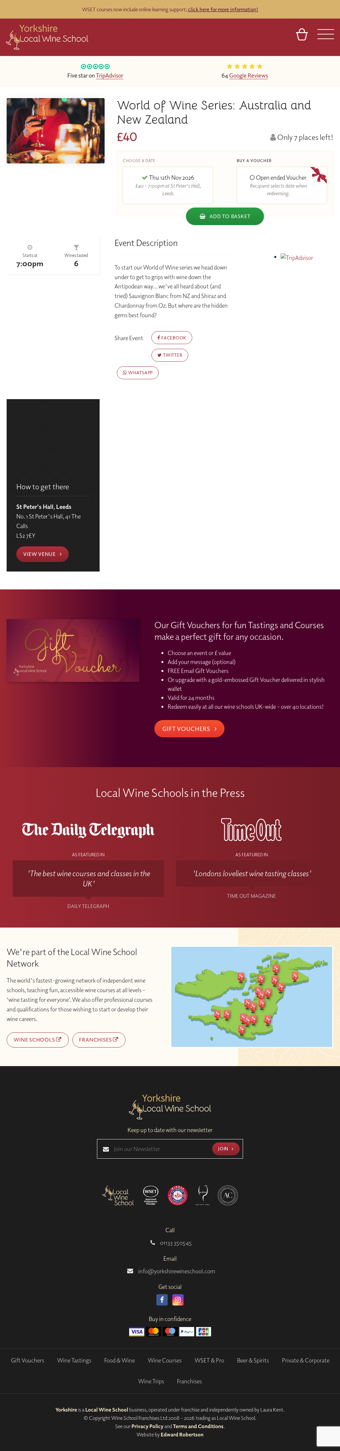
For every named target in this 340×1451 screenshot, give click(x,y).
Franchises (96, 1039)
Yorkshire (66, 1409)
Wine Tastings (74, 1360)
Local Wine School (106, 1409)
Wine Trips (151, 1381)
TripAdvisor (109, 75)
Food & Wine (119, 1360)
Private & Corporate (305, 1360)
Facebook (173, 337)
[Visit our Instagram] (178, 1299)
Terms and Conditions (198, 1426)
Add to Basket (229, 216)
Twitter (172, 355)
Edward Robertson (182, 1434)
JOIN (223, 1148)
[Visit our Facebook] (162, 1299)
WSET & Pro (209, 1360)
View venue (40, 554)
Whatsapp (140, 372)
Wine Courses (165, 1360)
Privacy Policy (147, 1426)
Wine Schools (35, 1039)
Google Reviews (248, 75)
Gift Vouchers (187, 728)
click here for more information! (223, 9)
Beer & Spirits (253, 1360)
